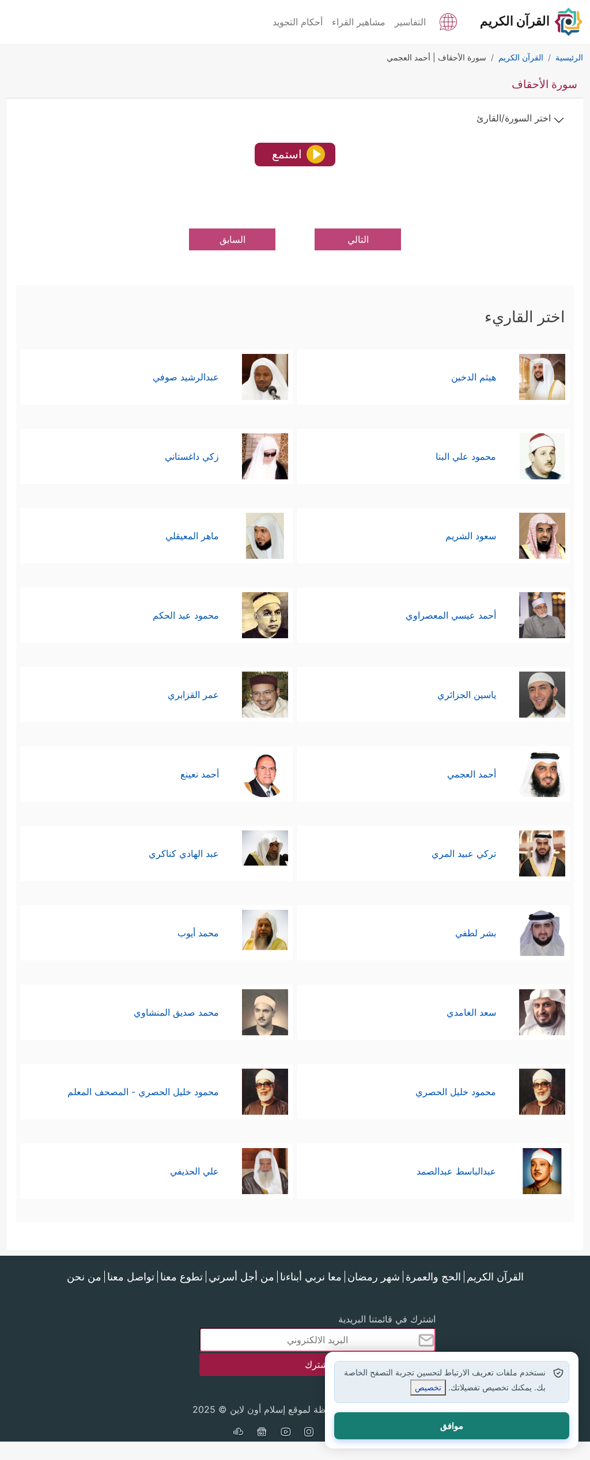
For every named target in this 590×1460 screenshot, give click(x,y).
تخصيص (428, 1387)
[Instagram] (308, 1433)
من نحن (84, 1277)
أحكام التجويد (298, 22)
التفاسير (410, 22)
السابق (232, 239)
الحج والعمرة (433, 1277)
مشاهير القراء (358, 22)
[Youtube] (285, 1433)
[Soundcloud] (238, 1433)
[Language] (448, 20)
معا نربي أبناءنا (311, 1277)
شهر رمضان (373, 1277)
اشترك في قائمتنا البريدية (387, 1319)
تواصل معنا (130, 1277)
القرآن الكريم (495, 1277)
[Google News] (261, 1433)
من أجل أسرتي (241, 1277)
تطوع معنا (181, 1277)
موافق (451, 1425)
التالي (358, 239)
